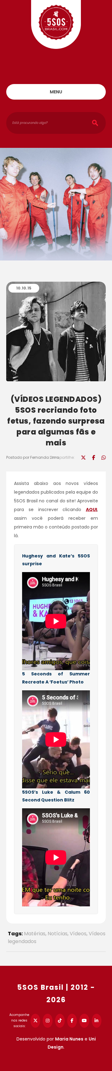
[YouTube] (84, 1021)
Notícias (58, 933)
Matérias (34, 933)
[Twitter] (35, 1021)
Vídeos (78, 933)
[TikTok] (60, 1021)
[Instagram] (47, 1021)
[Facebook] (72, 1021)
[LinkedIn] (96, 1021)
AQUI (91, 509)
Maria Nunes (69, 1039)
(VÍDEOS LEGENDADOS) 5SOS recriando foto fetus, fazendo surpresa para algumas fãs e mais (56, 421)
